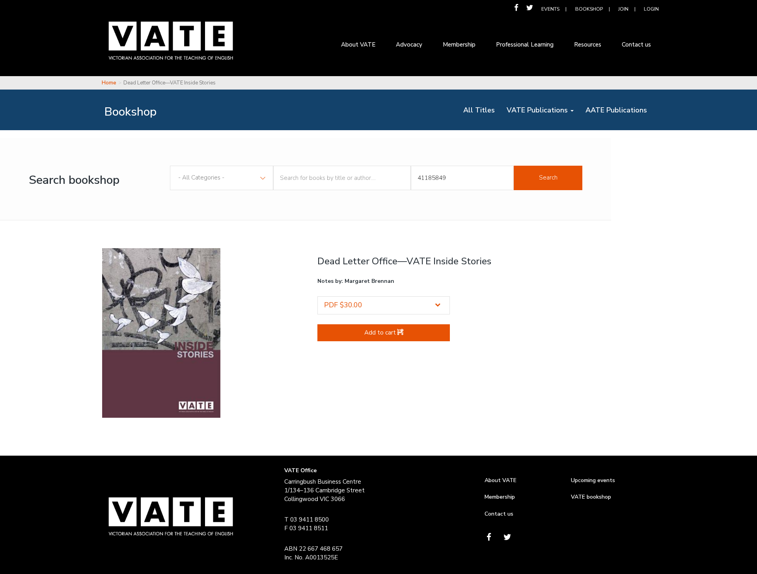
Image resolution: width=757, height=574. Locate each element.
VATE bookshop (591, 497)
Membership (500, 497)
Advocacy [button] (409, 45)
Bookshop (589, 9)
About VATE (500, 480)
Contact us (499, 514)
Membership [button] (459, 45)
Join (623, 9)
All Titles (482, 110)
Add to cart (380, 333)
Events (550, 9)
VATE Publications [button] (538, 110)
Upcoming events (593, 480)
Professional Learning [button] (525, 45)
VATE (171, 46)
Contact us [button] (636, 45)
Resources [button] (587, 45)
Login (651, 9)
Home (109, 82)
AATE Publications (619, 110)
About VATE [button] (358, 45)
